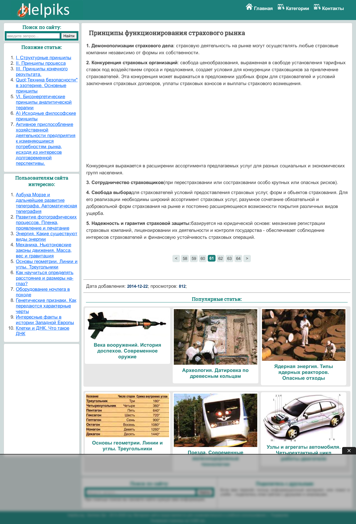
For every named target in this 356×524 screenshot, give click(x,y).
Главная (263, 8)
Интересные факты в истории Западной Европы (45, 319)
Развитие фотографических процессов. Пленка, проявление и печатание (46, 222)
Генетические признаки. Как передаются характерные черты (46, 306)
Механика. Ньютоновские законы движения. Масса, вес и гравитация (44, 250)
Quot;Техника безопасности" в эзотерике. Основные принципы (47, 85)
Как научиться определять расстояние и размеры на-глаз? (44, 278)
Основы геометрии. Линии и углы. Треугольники (47, 264)
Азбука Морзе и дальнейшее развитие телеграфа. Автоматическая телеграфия (46, 203)
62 (220, 258)
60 (203, 258)
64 (238, 258)
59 (194, 258)
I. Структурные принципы (43, 57)
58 (185, 258)
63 (229, 258)
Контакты (333, 8)
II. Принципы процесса (41, 63)
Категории (297, 8)
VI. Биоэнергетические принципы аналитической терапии (44, 102)
